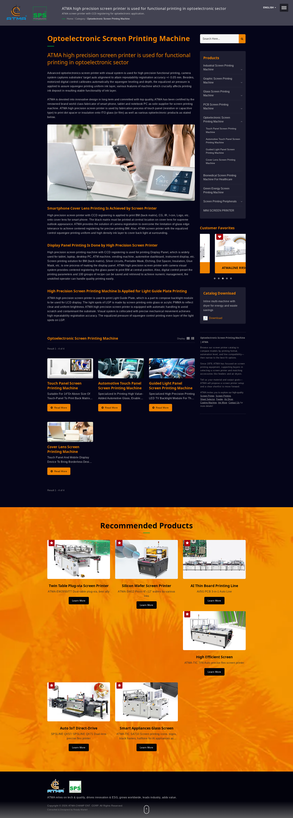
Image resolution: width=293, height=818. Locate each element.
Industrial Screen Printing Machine (218, 67)
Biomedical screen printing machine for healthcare (219, 177)
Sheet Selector (207, 399)
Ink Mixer (222, 402)
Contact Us (234, 402)
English (268, 7)
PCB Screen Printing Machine (215, 106)
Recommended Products (146, 525)
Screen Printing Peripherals (220, 201)
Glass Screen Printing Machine (216, 93)
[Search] (242, 38)
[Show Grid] (188, 338)
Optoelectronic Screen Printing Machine (108, 18)
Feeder (219, 399)
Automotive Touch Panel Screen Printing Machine (223, 141)
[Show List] (192, 338)
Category (80, 18)
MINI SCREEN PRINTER (218, 210)
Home (70, 18)
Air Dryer (228, 399)
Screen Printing (223, 396)
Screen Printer (207, 396)
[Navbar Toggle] (284, 8)
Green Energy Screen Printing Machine (216, 190)
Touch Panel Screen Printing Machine (221, 130)
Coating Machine (208, 402)
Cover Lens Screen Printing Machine (220, 161)
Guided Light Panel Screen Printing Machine (220, 151)
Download (215, 318)
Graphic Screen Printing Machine (217, 80)
